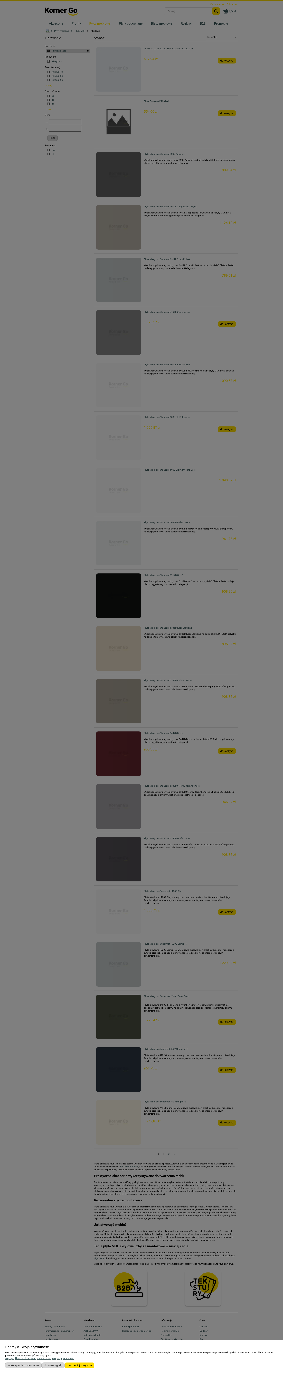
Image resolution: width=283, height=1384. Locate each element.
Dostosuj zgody (53, 1365)
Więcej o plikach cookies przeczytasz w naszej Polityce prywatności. (39, 1358)
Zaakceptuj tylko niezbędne (23, 1365)
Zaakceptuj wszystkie (79, 1365)
